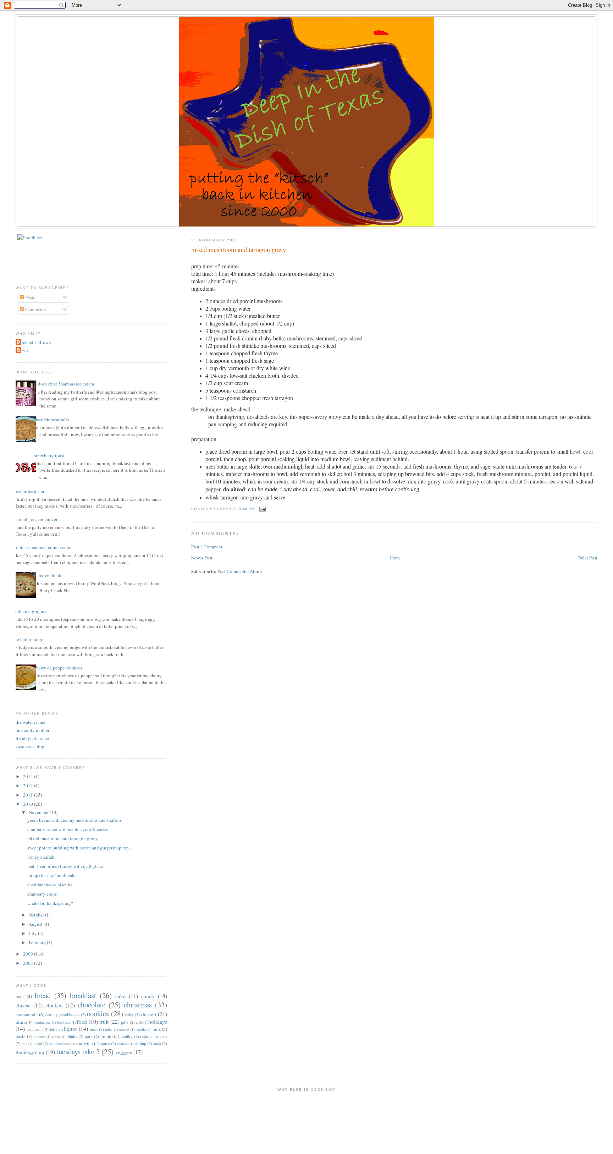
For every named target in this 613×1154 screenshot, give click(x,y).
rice (24, 1043)
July (33, 933)
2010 (28, 804)
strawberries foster (27, 491)
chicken (54, 1005)
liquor (70, 1028)
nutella (141, 1029)
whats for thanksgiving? (50, 903)
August (36, 924)
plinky (72, 1036)
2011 (28, 795)
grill (139, 1022)
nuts (157, 1029)
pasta (21, 1036)
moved (124, 1029)
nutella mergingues (28, 611)
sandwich (84, 1043)
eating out (42, 1022)
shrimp (140, 1043)
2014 (28, 776)
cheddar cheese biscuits (49, 884)
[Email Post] (261, 509)
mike (108, 1029)
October (37, 915)
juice (53, 1029)
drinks (22, 1022)
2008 (28, 963)
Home (395, 557)
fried (82, 1021)
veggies (123, 1052)
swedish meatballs (51, 419)
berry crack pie (48, 575)
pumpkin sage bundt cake (52, 875)
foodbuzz (64, 1022)
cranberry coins (42, 894)
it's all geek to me (32, 738)
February (38, 942)
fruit (104, 1021)
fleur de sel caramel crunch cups (40, 547)
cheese (23, 1005)
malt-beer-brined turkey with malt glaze (65, 866)
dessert (148, 1014)
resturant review (153, 1036)
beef (20, 996)
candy (148, 996)
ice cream (35, 1029)
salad (38, 1043)
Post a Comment (206, 546)
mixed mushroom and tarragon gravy (238, 249)
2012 (28, 785)
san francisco (59, 1043)
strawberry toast (49, 455)
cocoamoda (27, 1014)
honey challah (41, 857)
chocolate (91, 1005)
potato (106, 1036)
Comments (35, 309)
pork (89, 1036)
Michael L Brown (34, 342)
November (39, 812)
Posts (29, 297)
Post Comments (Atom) (239, 571)
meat (94, 1029)
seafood (122, 1043)
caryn (22, 350)
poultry (127, 1036)
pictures (39, 1036)
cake (120, 996)
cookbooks (70, 1014)
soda (157, 1043)
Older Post (587, 557)
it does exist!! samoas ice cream (64, 384)
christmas (138, 1005)
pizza (56, 1036)
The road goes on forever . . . (37, 519)
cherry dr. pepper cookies (58, 667)
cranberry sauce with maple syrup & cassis (67, 829)
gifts (124, 1022)
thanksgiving (30, 1052)
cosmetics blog (30, 746)
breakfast (83, 995)
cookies (98, 1013)
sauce (105, 1043)
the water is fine (30, 722)
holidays (157, 1021)
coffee (50, 1014)
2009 (28, 954)
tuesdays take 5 (78, 1051)
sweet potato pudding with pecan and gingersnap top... (79, 847)
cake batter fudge (26, 639)
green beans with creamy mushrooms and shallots (74, 820)
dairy (129, 1014)
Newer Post (201, 557)
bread (43, 995)
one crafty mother (32, 730)
